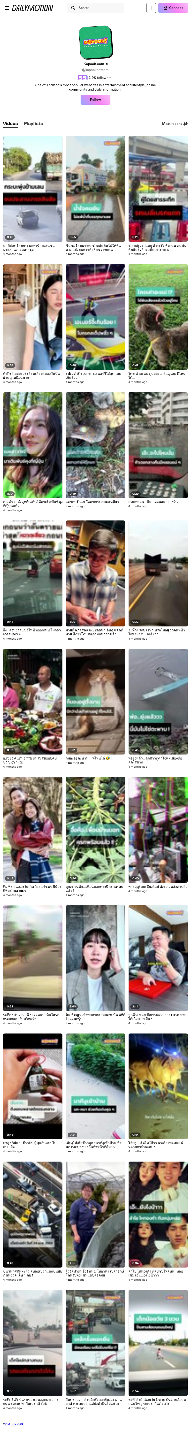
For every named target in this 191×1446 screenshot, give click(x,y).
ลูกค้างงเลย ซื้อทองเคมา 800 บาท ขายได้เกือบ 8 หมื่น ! (157, 1017)
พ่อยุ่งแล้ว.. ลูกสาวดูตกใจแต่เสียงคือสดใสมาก (155, 760)
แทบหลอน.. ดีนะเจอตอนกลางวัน (153, 502)
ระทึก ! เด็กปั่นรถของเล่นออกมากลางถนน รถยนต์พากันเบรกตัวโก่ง (30, 1402)
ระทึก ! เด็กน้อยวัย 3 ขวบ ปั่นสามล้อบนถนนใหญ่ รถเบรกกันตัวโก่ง (157, 1402)
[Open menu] (7, 8)
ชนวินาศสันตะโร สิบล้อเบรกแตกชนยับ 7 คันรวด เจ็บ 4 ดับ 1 (32, 1273)
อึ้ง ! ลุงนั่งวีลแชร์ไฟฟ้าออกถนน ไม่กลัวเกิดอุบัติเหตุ (32, 632)
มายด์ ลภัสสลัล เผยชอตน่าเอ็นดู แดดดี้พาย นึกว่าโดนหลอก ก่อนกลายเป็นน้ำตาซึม (94, 632)
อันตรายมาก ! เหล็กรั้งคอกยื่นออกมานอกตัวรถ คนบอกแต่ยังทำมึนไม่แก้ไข (94, 1402)
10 (22, 1424)
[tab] (10, 124)
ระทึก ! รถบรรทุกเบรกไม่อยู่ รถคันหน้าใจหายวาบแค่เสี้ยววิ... (156, 632)
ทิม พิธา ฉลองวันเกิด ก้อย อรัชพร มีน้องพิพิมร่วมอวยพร (32, 889)
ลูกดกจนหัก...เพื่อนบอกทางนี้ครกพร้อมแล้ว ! (94, 889)
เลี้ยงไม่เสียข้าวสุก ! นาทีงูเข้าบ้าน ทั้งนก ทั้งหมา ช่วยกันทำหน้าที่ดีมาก (93, 1145)
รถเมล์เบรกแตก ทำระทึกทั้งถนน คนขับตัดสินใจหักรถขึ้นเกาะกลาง (157, 248)
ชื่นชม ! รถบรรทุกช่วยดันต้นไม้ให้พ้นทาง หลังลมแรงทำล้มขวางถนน (93, 248)
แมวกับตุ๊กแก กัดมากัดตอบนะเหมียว (92, 502)
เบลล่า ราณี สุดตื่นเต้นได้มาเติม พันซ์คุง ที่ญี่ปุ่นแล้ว (33, 504)
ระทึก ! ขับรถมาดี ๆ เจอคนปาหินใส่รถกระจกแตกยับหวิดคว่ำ (31, 1017)
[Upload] (151, 8)
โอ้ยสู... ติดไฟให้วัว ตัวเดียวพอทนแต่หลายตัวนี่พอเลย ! (155, 1145)
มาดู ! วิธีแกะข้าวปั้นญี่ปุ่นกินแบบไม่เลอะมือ (29, 1145)
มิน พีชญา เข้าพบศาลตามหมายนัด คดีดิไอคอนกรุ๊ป (95, 1017)
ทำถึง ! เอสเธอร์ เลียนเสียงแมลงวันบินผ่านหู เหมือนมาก (31, 376)
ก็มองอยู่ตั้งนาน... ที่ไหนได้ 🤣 (88, 758)
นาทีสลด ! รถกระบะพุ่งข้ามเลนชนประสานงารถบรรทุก (29, 248)
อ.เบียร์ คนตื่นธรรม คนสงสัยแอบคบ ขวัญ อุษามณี (30, 760)
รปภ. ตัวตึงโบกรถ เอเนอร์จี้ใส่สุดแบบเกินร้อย (93, 376)
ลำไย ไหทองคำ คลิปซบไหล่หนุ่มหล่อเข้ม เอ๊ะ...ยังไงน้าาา (155, 1273)
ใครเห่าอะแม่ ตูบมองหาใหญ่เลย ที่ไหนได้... (157, 376)
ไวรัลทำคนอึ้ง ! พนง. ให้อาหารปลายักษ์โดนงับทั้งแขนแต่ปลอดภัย (95, 1273)
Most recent (172, 124)
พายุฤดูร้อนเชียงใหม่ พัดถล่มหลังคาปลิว (158, 887)
